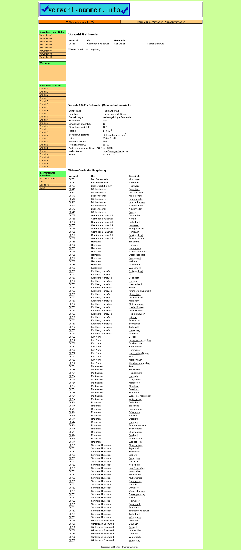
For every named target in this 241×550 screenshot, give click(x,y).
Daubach (133, 523)
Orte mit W (44, 157)
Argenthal (134, 448)
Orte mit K (44, 120)
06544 (72, 402)
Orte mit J (44, 117)
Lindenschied (136, 297)
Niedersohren (136, 205)
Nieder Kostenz (137, 307)
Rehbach (133, 533)
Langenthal (135, 379)
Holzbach (134, 461)
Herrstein (133, 245)
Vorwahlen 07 (46, 51)
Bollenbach (134, 402)
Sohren (132, 212)
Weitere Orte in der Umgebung (84, 49)
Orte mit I (43, 114)
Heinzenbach (135, 284)
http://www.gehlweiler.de (115, 151)
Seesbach (134, 389)
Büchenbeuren (136, 192)
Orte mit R (44, 142)
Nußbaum (134, 182)
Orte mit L (44, 123)
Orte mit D (44, 98)
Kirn (131, 356)
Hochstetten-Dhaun (139, 353)
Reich (132, 497)
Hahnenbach (135, 346)
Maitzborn (134, 300)
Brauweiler (134, 369)
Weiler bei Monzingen (140, 395)
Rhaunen (133, 422)
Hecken (133, 281)
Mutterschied (135, 478)
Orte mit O (44, 132)
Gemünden (135, 215)
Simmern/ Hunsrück (139, 510)
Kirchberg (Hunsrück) (140, 291)
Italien (42, 188)
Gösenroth (134, 412)
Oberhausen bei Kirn (139, 363)
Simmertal (134, 392)
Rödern (133, 317)
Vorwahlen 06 (46, 48)
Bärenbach (134, 189)
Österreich (44, 185)
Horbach (133, 376)
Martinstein (134, 382)
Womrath (133, 333)
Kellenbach (134, 222)
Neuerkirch (134, 484)
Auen (131, 366)
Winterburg (134, 540)
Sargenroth (135, 504)
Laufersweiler (136, 199)
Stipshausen (135, 432)
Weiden (133, 261)
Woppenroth (135, 441)
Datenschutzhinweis (130, 547)
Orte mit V (44, 154)
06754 (72, 366)
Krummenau (135, 195)
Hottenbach (135, 248)
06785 (72, 241)
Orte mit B (44, 92)
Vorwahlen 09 (46, 57)
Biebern (133, 455)
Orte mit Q (44, 138)
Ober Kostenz (136, 310)
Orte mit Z (44, 167)
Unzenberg (134, 330)
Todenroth (134, 327)
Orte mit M (44, 126)
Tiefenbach (134, 514)
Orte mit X (44, 160)
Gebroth (133, 527)
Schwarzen (134, 320)
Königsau (134, 225)
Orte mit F (44, 104)
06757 (72, 186)
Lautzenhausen (137, 202)
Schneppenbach (137, 425)
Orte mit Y (44, 163)
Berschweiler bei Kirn (140, 340)
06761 (72, 445)
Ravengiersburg (137, 494)
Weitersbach (135, 438)
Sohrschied (135, 323)
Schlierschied (136, 235)
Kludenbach (135, 294)
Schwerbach (135, 428)
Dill (130, 274)
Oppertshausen (137, 491)
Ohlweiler (134, 487)
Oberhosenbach (137, 254)
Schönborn (134, 507)
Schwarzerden (136, 238)
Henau (132, 218)
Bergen (132, 336)
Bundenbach (135, 409)
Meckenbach (135, 359)
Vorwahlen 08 (46, 54)
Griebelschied (136, 343)
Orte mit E (44, 101)
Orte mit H (44, 110)
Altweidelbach (136, 445)
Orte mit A (44, 89)
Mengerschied (136, 228)
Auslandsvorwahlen (48, 178)
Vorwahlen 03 (46, 38)
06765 (72, 43)
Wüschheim (135, 268)
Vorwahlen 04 (46, 41)
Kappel (132, 287)
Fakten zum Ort (155, 43)
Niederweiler (135, 209)
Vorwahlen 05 (46, 44)
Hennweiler (135, 350)
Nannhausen (135, 481)
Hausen (133, 415)
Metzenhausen (136, 304)
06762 (72, 268)
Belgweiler (134, 451)
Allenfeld (133, 520)
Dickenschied (136, 271)
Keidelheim (134, 464)
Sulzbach (133, 435)
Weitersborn (135, 399)
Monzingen (134, 179)
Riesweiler (134, 500)
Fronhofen (134, 458)
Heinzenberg (135, 373)
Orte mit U (44, 151)
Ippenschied (135, 530)
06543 (72, 189)
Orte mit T (44, 148)
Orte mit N (44, 129)
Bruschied (134, 405)
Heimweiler (134, 186)
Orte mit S (44, 145)
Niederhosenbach (138, 251)
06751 (72, 179)
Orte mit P (44, 135)
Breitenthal (134, 241)
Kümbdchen (135, 471)
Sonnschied (135, 258)
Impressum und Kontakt (110, 547)
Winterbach (135, 537)
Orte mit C (44, 95)
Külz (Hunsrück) (137, 468)
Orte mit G (44, 107)
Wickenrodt (135, 264)
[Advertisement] (53, 72)
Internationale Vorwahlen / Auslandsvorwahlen (161, 22)
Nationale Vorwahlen (79, 22)
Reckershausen (137, 313)
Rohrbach (134, 231)
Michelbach (135, 474)
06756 (72, 520)
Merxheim (134, 386)
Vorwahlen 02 (46, 35)
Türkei (42, 182)
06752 (72, 336)
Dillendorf (134, 277)
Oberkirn (133, 418)
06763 (72, 271)
